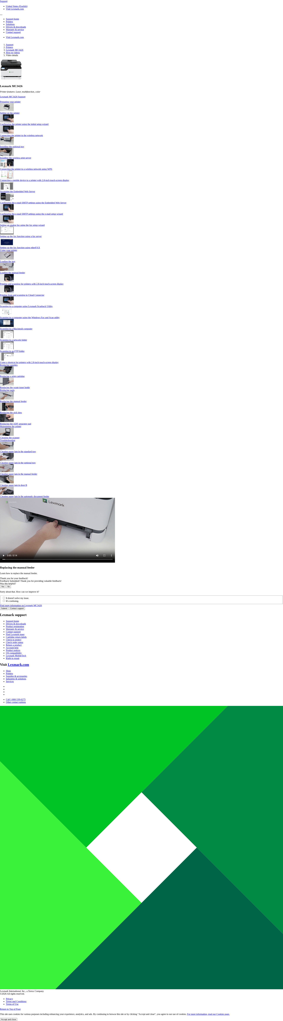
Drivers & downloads (16, 624)
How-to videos (13, 52)
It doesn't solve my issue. (17, 598)
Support (9, 44)
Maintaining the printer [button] (10, 426)
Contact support (17, 608)
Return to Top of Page (10, 1009)
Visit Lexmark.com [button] (15, 9)
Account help (12, 647)
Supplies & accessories (16, 676)
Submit (4, 608)
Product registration (15, 626)
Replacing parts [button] (7, 390)
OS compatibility (14, 653)
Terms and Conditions (16, 1001)
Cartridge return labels (16, 637)
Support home (12, 621)
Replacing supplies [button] (9, 365)
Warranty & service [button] (15, 29)
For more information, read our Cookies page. (208, 1014)
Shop (8, 671)
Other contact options (16, 702)
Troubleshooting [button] (7, 440)
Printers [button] (9, 21)
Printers (9, 47)
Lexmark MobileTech (16, 655)
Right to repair (12, 658)
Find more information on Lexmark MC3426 (21, 605)
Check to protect (13, 639)
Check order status (14, 642)
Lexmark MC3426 (14, 50)
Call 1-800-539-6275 (15, 699)
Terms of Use (12, 1004)
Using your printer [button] (8, 250)
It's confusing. (12, 601)
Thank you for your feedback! (14, 578)
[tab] (141, 102)
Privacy (9, 999)
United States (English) (16, 6)
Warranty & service (15, 629)
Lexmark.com (18, 664)
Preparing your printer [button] (10, 102)
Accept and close (8, 1019)
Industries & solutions (16, 679)
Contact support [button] (13, 32)
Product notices (13, 650)
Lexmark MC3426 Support (12, 96)
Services (10, 681)
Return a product (14, 645)
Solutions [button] (10, 24)
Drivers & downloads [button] (16, 27)
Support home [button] (12, 19)
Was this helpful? (8, 583)
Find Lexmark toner (15, 634)
